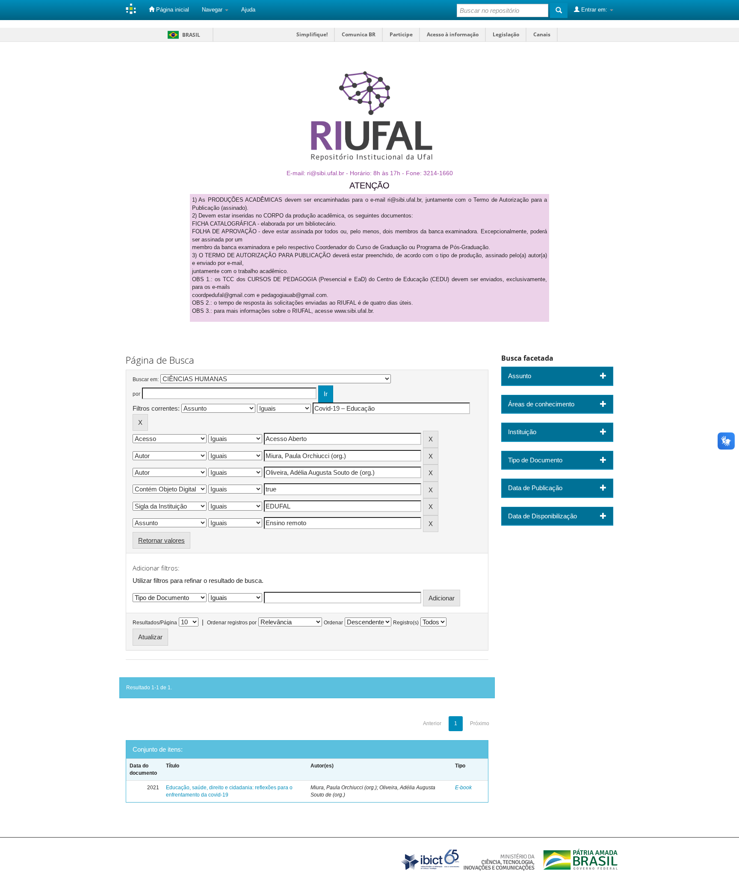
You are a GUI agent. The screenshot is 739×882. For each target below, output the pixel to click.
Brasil (182, 34)
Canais (541, 34)
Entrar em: (594, 9)
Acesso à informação (453, 34)
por (136, 394)
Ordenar (333, 623)
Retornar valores (161, 540)
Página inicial (171, 9)
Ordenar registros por (232, 623)
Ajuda (248, 9)
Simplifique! (312, 34)
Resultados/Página (155, 623)
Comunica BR (358, 34)
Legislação (506, 34)
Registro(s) (406, 623)
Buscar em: (146, 379)
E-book (463, 788)
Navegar (213, 9)
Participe (401, 34)
